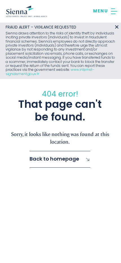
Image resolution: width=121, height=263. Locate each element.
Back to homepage (54, 159)
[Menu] (105, 11)
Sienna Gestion (26, 11)
